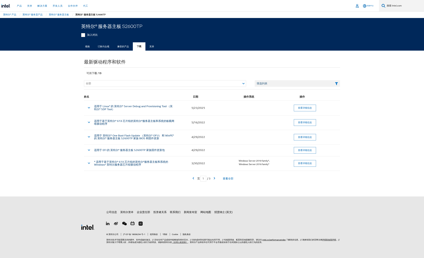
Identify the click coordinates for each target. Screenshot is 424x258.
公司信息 (111, 212)
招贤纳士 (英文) (223, 212)
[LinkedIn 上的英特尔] (108, 224)
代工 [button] (85, 5)
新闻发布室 (190, 212)
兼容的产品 (123, 46)
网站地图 (205, 212)
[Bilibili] (132, 224)
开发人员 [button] (58, 5)
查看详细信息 (305, 107)
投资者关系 (160, 212)
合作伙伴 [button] (73, 5)
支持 (151, 46)
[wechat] (124, 224)
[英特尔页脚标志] (87, 227)
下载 (139, 46)
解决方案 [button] (42, 5)
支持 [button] (29, 5)
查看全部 (228, 178)
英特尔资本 (126, 212)
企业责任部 (143, 212)
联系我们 (175, 212)
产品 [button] (19, 5)
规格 (87, 46)
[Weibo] (116, 224)
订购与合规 (103, 46)
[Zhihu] (140, 224)
